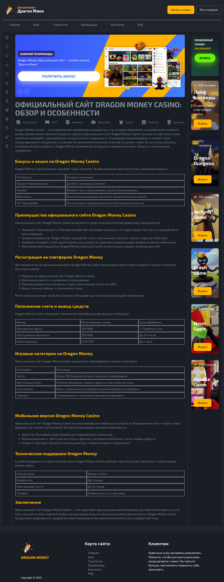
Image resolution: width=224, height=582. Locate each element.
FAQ (140, 24)
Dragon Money (35, 557)
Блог (36, 24)
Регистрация (209, 10)
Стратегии (60, 24)
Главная (14, 24)
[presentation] (20, 91)
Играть (205, 58)
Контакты (117, 24)
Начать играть (181, 10)
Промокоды (89, 24)
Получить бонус (59, 76)
